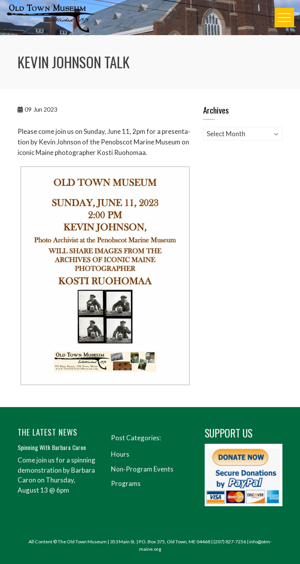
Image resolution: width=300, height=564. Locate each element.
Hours (120, 454)
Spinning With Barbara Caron (52, 447)
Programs (126, 483)
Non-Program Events (142, 469)
